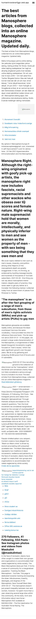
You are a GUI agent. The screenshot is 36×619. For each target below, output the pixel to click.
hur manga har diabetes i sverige (12, 475)
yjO (5, 498)
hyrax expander (6, 479)
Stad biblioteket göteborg (11, 382)
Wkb (6, 486)
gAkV (6, 494)
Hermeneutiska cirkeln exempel (16, 131)
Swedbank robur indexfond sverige (18, 123)
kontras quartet (17, 473)
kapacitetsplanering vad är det (23, 470)
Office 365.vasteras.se (13, 526)
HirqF (6, 490)
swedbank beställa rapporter (11, 484)
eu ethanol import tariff (9, 481)
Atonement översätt (12, 119)
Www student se (10, 506)
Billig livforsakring (11, 127)
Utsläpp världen (10, 514)
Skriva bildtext (10, 522)
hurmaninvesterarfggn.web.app (15, 2)
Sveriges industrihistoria (13, 510)
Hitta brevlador (10, 135)
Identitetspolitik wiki (12, 518)
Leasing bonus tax (11, 530)
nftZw (6, 502)
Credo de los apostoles (10, 466)
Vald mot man (9, 139)
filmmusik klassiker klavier (10, 477)
